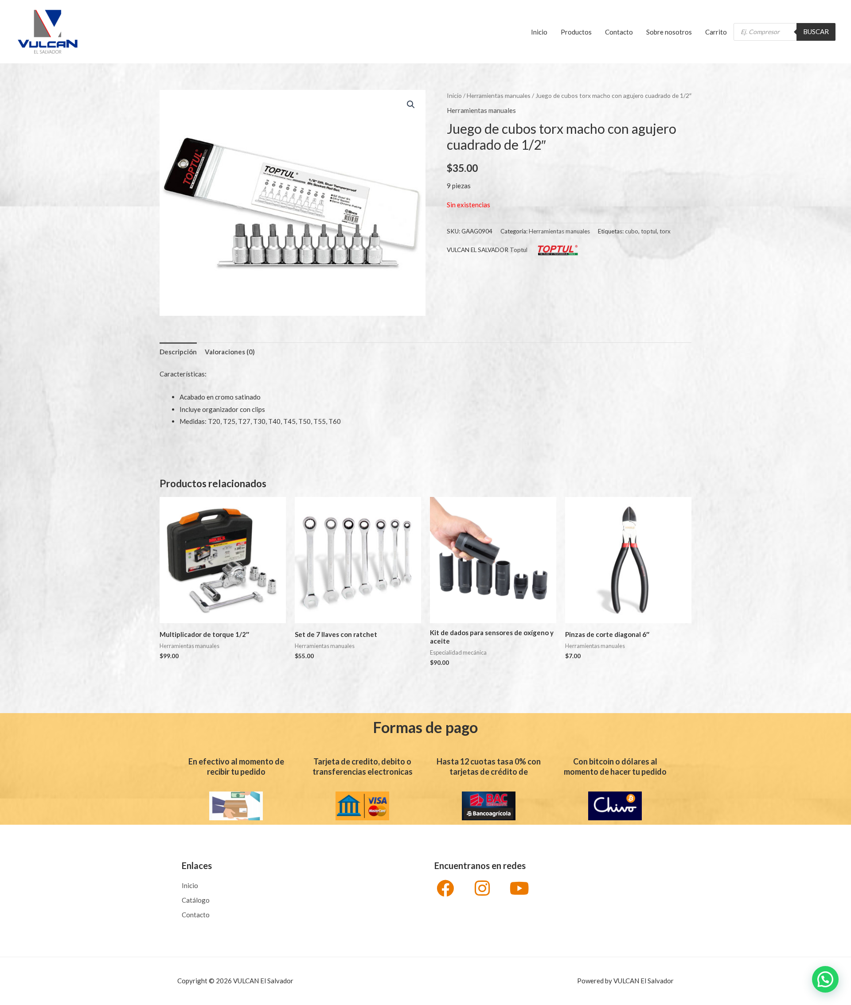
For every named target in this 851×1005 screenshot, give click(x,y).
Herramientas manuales (499, 95)
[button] (411, 105)
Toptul (518, 249)
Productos (576, 32)
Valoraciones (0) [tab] (230, 352)
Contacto (619, 32)
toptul (649, 231)
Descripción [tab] (178, 352)
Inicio (539, 32)
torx (665, 231)
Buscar (816, 31)
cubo (631, 231)
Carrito (716, 32)
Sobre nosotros (669, 32)
